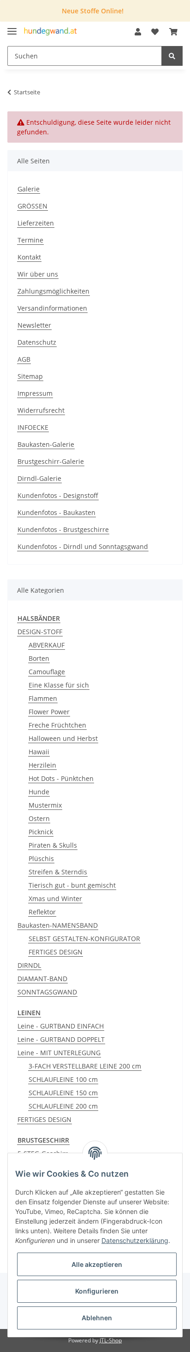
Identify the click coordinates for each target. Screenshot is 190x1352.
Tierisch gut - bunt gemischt (72, 885)
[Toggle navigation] (12, 27)
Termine (30, 240)
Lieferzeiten (36, 223)
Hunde (39, 791)
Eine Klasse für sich (59, 685)
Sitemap (30, 376)
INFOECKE (33, 427)
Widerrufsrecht (41, 410)
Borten (39, 658)
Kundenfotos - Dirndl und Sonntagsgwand (83, 546)
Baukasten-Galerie (46, 444)
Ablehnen (97, 1318)
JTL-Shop (111, 1340)
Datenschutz (37, 342)
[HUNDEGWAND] (50, 32)
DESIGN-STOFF (40, 631)
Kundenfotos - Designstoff (58, 495)
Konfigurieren (97, 1291)
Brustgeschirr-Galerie (51, 461)
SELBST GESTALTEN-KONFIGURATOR (84, 938)
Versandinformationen (52, 308)
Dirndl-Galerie (39, 478)
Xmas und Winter (55, 898)
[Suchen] (172, 56)
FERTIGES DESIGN (56, 952)
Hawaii (39, 751)
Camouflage (47, 671)
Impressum (35, 393)
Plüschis (41, 858)
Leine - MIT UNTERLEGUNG (59, 1052)
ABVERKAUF (47, 645)
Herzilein (42, 765)
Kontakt (29, 257)
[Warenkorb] (173, 32)
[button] (138, 32)
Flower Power (49, 711)
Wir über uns (38, 274)
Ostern (39, 818)
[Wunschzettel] (155, 32)
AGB (24, 359)
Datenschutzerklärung (134, 1240)
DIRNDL (29, 965)
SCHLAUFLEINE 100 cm (63, 1079)
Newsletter (34, 325)
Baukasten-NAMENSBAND (58, 925)
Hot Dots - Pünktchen (61, 778)
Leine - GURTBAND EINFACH (61, 1026)
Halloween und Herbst (63, 738)
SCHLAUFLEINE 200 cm (63, 1106)
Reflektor (42, 911)
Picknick (41, 831)
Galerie (29, 189)
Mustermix (45, 805)
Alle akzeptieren (96, 1264)
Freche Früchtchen (57, 725)
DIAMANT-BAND (42, 978)
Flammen (43, 698)
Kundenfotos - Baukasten (56, 512)
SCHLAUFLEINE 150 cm (63, 1092)
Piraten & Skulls (53, 845)
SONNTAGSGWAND (47, 992)
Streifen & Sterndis (58, 871)
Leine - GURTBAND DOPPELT (61, 1039)
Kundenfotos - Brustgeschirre (63, 529)
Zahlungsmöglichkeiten (53, 291)
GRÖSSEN (33, 206)
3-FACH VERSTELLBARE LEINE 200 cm (85, 1066)
